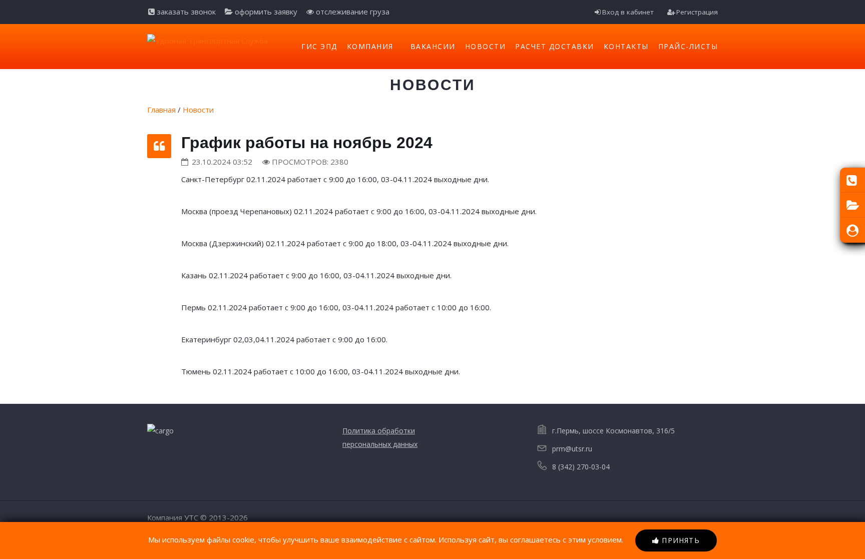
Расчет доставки (554, 46)
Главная (161, 110)
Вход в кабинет (628, 12)
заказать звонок (185, 12)
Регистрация (697, 12)
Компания (370, 46)
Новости (485, 46)
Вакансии (433, 46)
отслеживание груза (351, 12)
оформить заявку (265, 12)
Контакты (626, 46)
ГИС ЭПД (319, 46)
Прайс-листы (688, 46)
